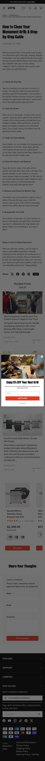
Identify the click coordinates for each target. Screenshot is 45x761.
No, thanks (22, 403)
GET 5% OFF (22, 398)
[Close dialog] (42, 356)
